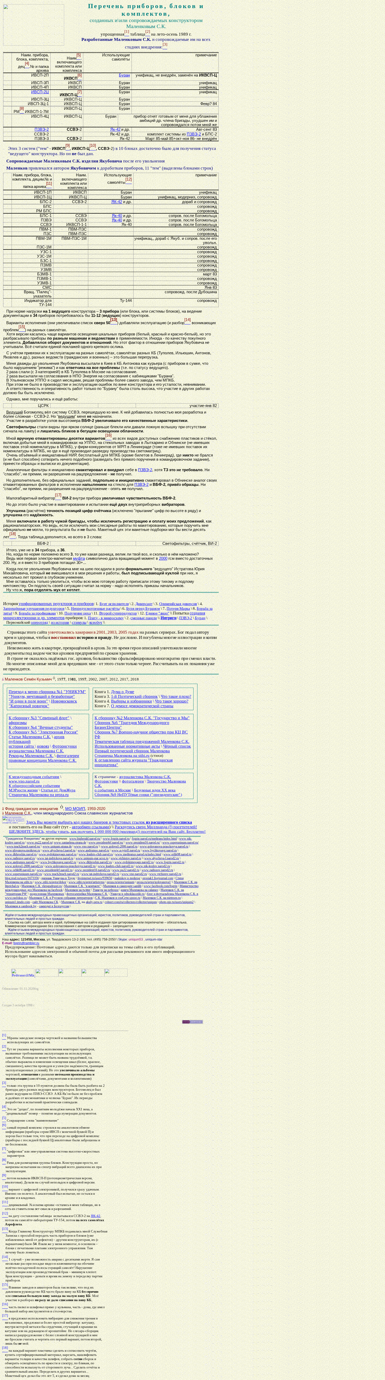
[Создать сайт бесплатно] (192, 1023)
